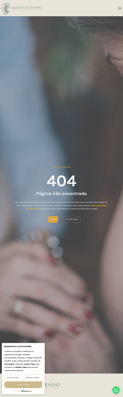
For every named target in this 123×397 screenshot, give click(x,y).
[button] (120, 8)
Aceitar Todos (23, 385)
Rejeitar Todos (33, 377)
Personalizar (13, 377)
